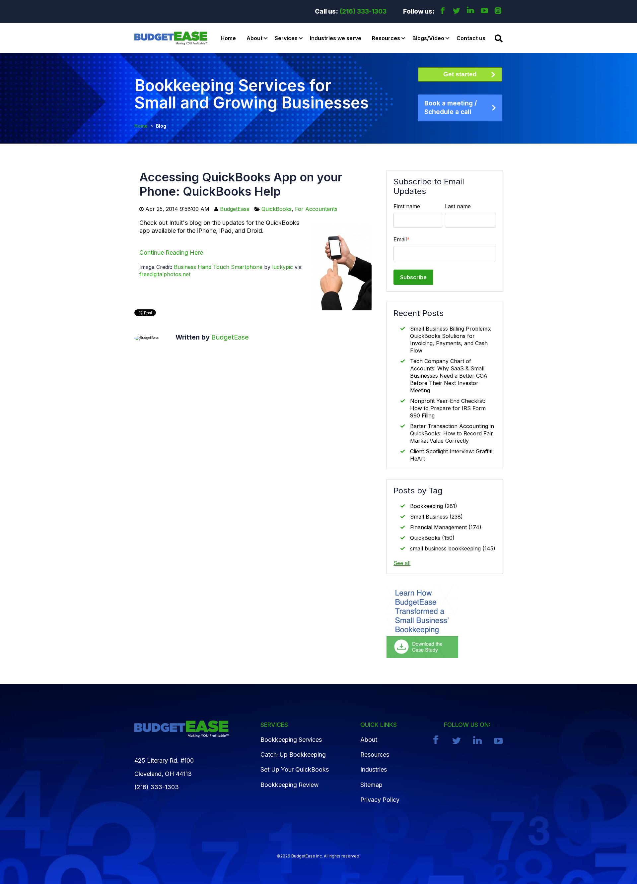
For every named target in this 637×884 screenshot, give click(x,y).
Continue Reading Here (171, 252)
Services (286, 38)
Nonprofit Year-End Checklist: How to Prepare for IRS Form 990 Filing (448, 408)
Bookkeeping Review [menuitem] (289, 784)
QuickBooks (276, 209)
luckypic (282, 267)
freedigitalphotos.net (164, 274)
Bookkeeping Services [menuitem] (291, 739)
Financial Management (445, 527)
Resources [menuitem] (374, 754)
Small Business (436, 516)
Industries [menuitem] (373, 769)
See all (401, 563)
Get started (460, 74)
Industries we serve (335, 38)
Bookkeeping (433, 506)
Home (228, 38)
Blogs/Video (428, 38)
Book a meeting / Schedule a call (450, 107)
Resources (386, 38)
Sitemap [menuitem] (371, 784)
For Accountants (316, 209)
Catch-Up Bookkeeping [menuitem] (293, 754)
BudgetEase (234, 209)
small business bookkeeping (452, 548)
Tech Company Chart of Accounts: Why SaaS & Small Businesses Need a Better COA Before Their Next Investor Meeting (448, 376)
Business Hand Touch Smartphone (218, 267)
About (254, 38)
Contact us (471, 38)
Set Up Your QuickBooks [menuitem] (294, 769)
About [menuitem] (368, 739)
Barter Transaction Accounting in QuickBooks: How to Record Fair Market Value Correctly (452, 433)
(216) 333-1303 (363, 11)
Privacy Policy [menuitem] (379, 799)
